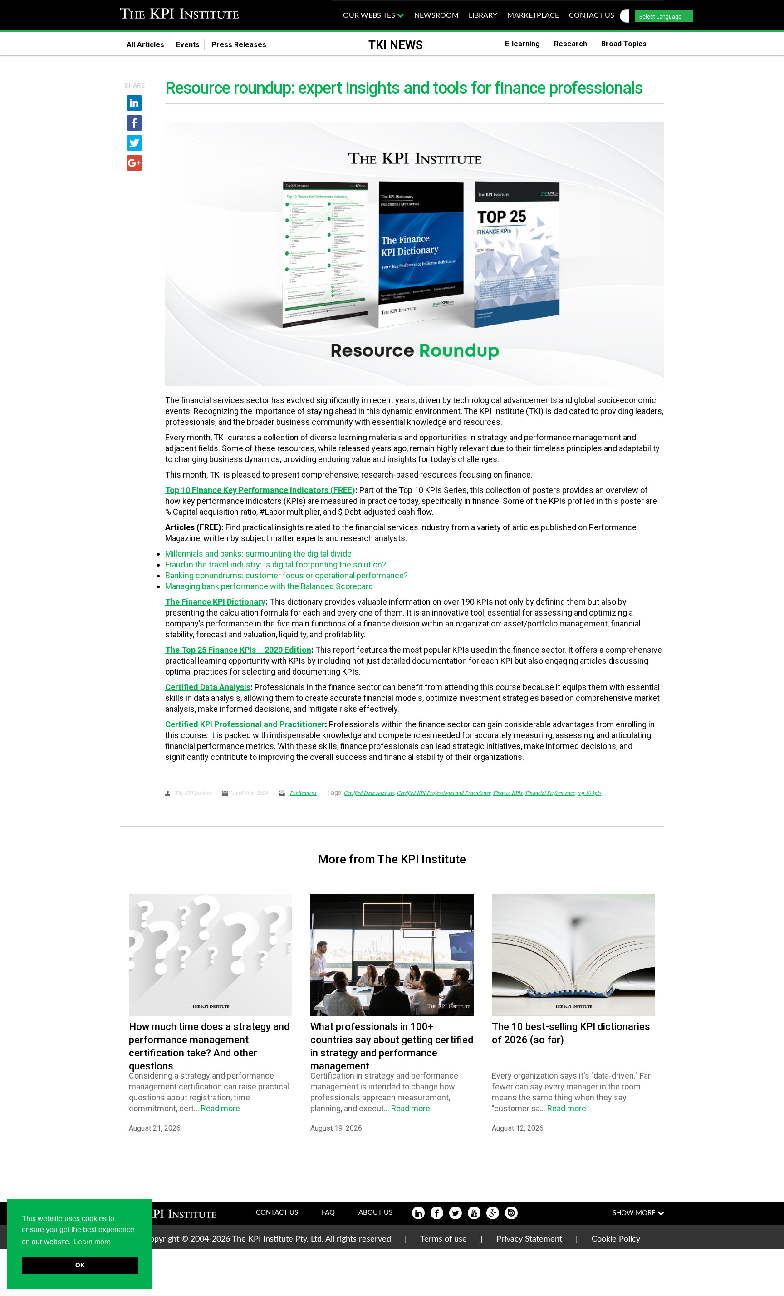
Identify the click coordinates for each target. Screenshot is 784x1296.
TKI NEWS (395, 45)
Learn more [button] (92, 1242)
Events (188, 44)
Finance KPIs (508, 792)
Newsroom (436, 15)
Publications (303, 792)
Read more (220, 1108)
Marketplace (533, 15)
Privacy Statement (529, 1239)
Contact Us (277, 1212)
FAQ (328, 1212)
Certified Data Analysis (369, 792)
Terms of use (443, 1239)
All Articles (145, 44)
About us (375, 1212)
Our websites (370, 15)
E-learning (522, 43)
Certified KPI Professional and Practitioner (443, 792)
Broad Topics (629, 43)
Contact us (591, 15)
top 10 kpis (589, 792)
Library (483, 15)
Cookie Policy (616, 1239)
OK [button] (80, 1265)
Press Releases (244, 44)
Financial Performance (550, 792)
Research (570, 43)
